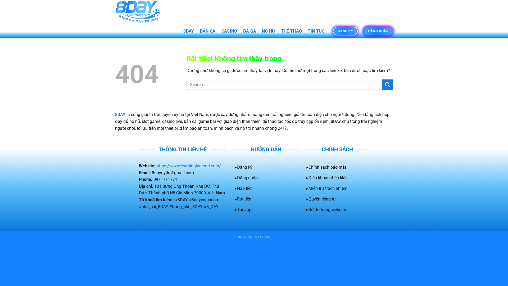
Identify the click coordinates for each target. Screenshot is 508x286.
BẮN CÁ (208, 31)
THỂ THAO (291, 31)
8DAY (188, 31)
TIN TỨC (316, 31)
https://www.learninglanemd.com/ (189, 165)
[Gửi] (387, 84)
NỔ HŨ (268, 31)
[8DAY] (141, 12)
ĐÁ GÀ (249, 31)
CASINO (229, 31)
